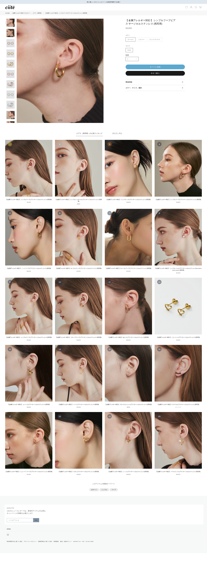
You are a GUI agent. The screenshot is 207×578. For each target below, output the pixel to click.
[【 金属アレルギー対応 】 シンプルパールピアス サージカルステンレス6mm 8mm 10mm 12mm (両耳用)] (178, 237)
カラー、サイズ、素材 (134, 88)
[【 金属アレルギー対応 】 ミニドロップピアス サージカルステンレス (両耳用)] (128, 168)
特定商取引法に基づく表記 (14, 541)
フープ (114, 489)
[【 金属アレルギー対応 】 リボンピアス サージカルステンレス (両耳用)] (78, 440)
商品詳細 (129, 82)
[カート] (200, 7)
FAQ (83, 541)
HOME (7, 13)
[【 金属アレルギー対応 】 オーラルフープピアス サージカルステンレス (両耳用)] (78, 237)
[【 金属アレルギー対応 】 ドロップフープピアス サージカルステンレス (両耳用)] (78, 306)
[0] (186, 7)
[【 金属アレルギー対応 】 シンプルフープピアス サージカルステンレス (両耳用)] (28, 168)
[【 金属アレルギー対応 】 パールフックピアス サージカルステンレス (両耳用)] (178, 440)
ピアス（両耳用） (37, 13)
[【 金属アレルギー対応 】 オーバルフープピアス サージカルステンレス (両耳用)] (128, 237)
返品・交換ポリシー (66, 541)
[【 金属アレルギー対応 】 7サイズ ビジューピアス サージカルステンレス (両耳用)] (128, 373)
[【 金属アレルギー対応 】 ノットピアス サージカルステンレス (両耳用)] (128, 440)
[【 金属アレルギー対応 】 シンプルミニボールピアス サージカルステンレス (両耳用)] (78, 168)
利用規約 (56, 541)
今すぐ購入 (155, 73)
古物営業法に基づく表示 (45, 541)
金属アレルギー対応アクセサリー (21, 13)
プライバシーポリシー (30, 541)
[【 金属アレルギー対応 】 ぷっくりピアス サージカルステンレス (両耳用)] (28, 373)
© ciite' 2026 (89, 541)
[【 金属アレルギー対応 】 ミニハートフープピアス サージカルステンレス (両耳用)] (28, 440)
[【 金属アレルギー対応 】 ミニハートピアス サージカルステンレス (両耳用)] (178, 306)
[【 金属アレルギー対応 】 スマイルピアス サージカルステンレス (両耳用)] (178, 373)
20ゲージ (94, 489)
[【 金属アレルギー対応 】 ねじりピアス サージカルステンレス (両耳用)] (128, 306)
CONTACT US (77, 541)
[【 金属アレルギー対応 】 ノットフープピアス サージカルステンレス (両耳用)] (28, 237)
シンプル (104, 489)
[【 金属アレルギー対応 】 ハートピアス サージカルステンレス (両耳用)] (78, 373)
